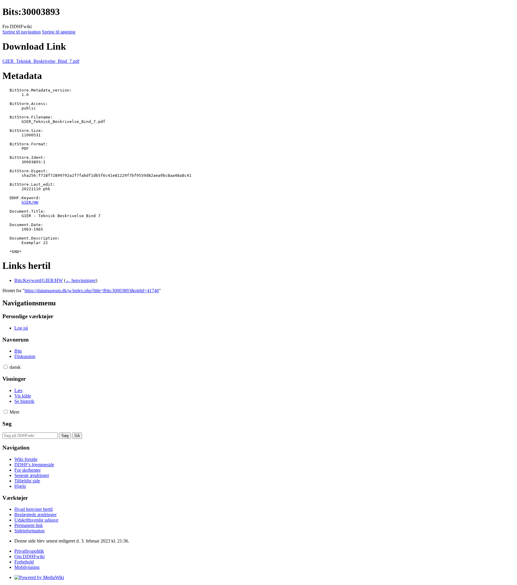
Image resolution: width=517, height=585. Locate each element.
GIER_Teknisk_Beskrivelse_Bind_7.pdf (40, 61)
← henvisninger (81, 280)
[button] (5, 367)
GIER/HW (30, 202)
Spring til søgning (58, 31)
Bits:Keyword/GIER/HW (38, 280)
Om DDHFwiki (29, 556)
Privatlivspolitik (29, 551)
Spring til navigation (21, 31)
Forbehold (24, 561)
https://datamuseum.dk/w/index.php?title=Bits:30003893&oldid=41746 (92, 290)
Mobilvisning (26, 567)
